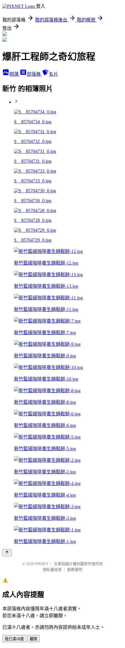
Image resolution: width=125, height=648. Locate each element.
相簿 (14, 74)
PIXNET (41, 564)
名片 (53, 74)
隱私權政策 (52, 569)
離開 (33, 639)
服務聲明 (74, 569)
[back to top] (7, 552)
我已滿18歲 (14, 639)
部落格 (34, 74)
